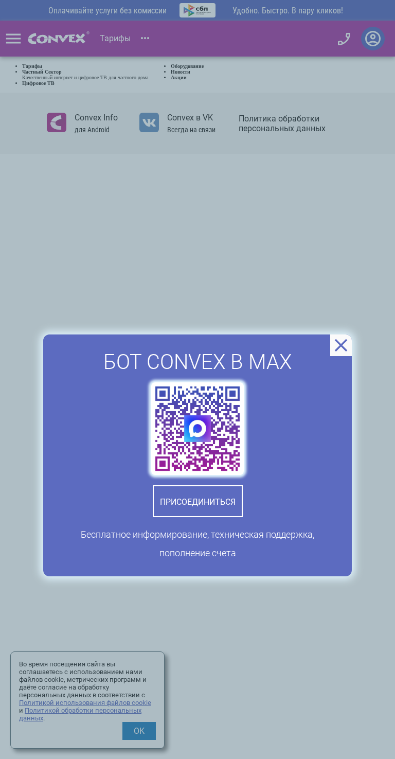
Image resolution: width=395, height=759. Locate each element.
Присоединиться (198, 502)
